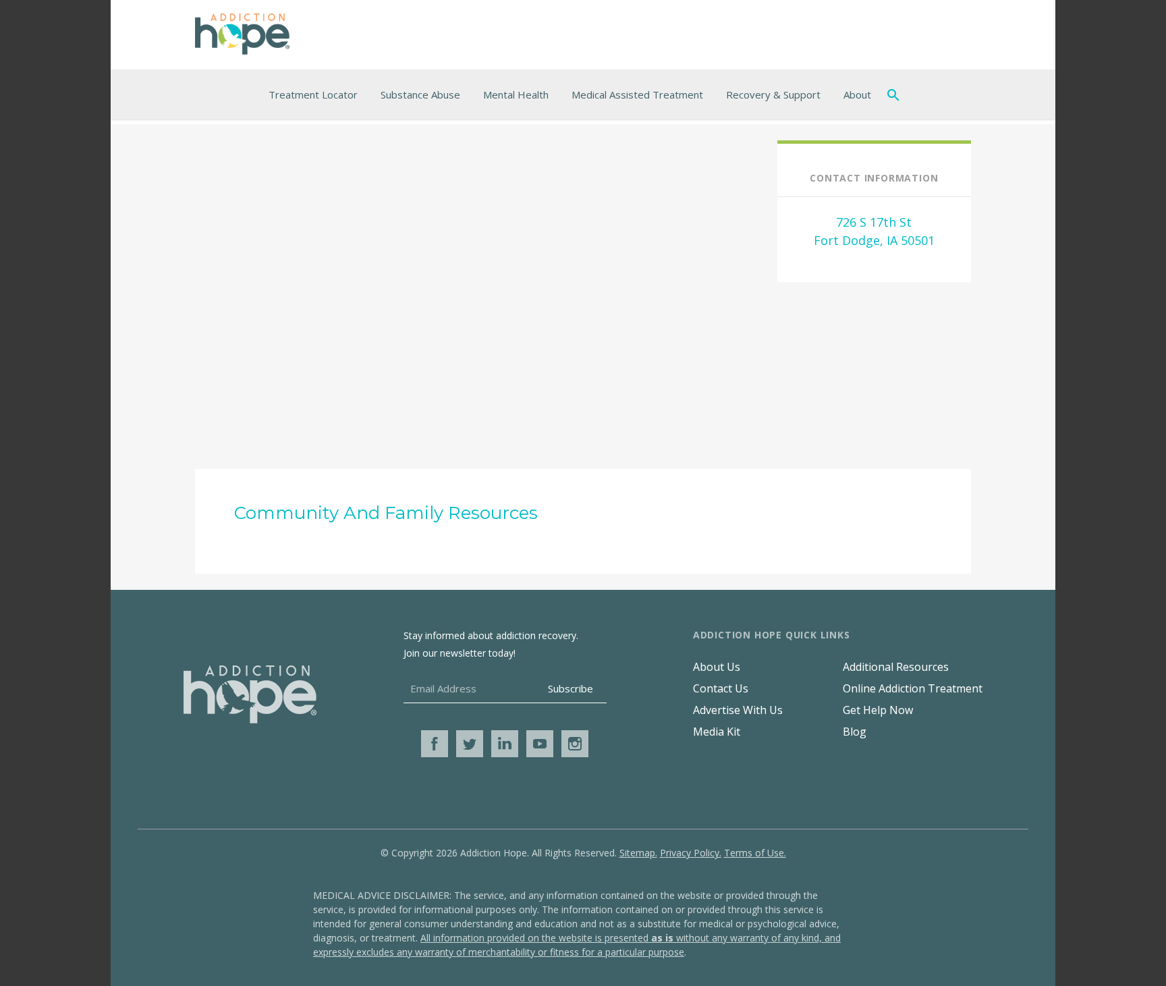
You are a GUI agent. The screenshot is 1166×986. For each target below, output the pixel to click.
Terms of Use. (755, 852)
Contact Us (720, 688)
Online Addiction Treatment (912, 688)
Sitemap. (638, 852)
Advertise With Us (738, 710)
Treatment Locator (313, 94)
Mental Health (516, 94)
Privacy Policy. (690, 852)
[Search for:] (896, 94)
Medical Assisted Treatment (637, 94)
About (857, 94)
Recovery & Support (773, 94)
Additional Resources (896, 666)
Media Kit (716, 731)
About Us (716, 666)
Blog (854, 731)
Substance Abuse (420, 94)
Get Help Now (878, 710)
